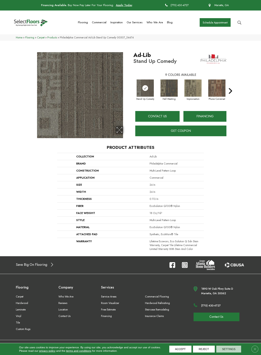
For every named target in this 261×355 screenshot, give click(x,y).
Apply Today (124, 5)
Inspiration (116, 22)
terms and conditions (78, 350)
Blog (170, 22)
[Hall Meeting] (169, 88)
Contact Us (157, 116)
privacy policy (47, 350)
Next (230, 85)
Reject (204, 349)
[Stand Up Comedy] (145, 88)
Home (19, 37)
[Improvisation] (193, 88)
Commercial (99, 22)
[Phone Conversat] (216, 88)
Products (52, 37)
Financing (205, 116)
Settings (228, 349)
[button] (215, 22)
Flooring (83, 22)
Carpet (41, 37)
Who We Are (155, 22)
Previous (131, 85)
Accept (180, 349)
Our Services (135, 22)
